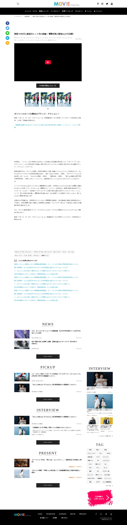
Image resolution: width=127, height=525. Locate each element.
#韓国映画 (99, 478)
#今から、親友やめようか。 (92, 432)
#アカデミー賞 (106, 471)
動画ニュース (44, 11)
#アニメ (98, 467)
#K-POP (98, 481)
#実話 (90, 481)
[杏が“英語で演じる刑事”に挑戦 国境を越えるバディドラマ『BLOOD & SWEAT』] (21, 345)
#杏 (38, 348)
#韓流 (105, 449)
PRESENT (82, 514)
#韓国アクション (52, 40)
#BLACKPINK (35, 337)
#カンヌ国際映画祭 (107, 481)
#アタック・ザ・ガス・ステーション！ (25, 37)
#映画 (90, 449)
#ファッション (108, 478)
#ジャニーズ (90, 474)
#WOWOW (34, 348)
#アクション (44, 40)
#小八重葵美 (40, 391)
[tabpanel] (32, 99)
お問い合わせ (64, 517)
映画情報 (27, 16)
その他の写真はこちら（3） (48, 85)
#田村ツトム (34, 434)
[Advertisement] (48, 25)
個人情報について (44, 517)
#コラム (90, 464)
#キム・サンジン (62, 37)
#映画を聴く (90, 456)
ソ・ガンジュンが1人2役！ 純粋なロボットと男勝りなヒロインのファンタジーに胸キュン (42, 270)
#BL (98, 460)
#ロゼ (40, 337)
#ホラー (101, 453)
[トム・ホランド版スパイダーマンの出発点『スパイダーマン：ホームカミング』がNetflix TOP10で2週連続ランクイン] (21, 377)
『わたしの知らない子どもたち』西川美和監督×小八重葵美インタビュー (54, 384)
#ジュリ (70, 37)
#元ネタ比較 (107, 474)
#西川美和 (34, 391)
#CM (98, 471)
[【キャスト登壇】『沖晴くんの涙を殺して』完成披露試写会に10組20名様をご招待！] (21, 473)
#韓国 (90, 471)
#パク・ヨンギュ (35, 40)
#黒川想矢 (102, 431)
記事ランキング (67, 11)
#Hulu (90, 467)
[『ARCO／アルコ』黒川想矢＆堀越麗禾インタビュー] (106, 420)
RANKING (62, 514)
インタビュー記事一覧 (105, 436)
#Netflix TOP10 (39, 380)
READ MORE (48, 356)
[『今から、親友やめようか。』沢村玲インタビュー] (93, 420)
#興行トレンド (99, 474)
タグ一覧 (108, 485)
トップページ (18, 16)
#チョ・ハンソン (26, 40)
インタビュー (55, 11)
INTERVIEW (50, 514)
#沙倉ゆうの (41, 434)
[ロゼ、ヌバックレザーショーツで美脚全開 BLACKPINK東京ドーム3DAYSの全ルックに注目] (21, 334)
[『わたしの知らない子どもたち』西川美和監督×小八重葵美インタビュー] (21, 388)
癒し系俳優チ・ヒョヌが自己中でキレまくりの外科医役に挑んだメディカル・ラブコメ (41, 267)
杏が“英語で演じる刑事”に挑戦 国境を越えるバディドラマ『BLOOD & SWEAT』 (54, 342)
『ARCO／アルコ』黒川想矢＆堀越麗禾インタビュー (106, 426)
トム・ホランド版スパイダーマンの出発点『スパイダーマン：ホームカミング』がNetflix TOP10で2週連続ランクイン (56, 375)
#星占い (98, 449)
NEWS (40, 514)
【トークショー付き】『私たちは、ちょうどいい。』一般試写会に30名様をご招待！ (57, 461)
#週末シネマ (98, 464)
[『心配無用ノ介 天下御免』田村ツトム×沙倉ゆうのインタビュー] (21, 430)
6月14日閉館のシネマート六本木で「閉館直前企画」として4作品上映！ (36, 274)
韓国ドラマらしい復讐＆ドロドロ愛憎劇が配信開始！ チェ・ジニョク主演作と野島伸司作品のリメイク (46, 264)
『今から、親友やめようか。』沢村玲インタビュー (92, 426)
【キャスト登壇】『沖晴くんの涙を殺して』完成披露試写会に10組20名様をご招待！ (56, 471)
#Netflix (33, 380)
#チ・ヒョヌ (17, 40)
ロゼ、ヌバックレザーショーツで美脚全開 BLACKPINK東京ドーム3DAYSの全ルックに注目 (56, 332)
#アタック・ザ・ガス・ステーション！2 (47, 37)
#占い (105, 464)
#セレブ (105, 467)
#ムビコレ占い (106, 460)
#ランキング (105, 456)
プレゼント (79, 11)
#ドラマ (98, 456)
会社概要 (55, 517)
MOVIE (73, 514)
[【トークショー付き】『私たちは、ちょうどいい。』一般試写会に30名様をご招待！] (21, 463)
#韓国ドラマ (90, 460)
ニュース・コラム (31, 11)
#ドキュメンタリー (92, 453)
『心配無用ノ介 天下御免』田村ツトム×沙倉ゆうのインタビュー (51, 427)
